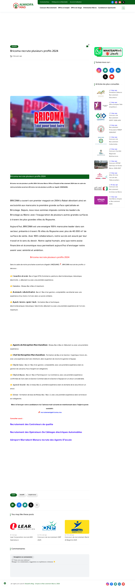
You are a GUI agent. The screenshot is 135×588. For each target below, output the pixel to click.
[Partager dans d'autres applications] (36, 504)
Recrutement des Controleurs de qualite (31, 424)
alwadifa (14, 46)
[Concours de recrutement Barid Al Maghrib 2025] (77, 527)
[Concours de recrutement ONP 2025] (50, 527)
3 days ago (114, 90)
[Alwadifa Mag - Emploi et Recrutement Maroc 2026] (23, 6)
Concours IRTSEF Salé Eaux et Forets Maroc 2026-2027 (115, 166)
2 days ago (114, 161)
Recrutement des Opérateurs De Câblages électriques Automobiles (46, 432)
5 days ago (114, 113)
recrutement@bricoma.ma (51, 412)
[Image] (101, 94)
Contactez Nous (44, 2)
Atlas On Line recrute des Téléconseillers (114, 177)
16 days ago (114, 185)
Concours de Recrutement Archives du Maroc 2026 (115, 190)
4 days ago (114, 137)
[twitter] (123, 2)
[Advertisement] (67, 30)
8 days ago (114, 125)
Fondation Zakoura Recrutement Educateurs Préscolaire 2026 (115, 95)
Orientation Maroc (90, 8)
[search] (123, 8)
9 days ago (114, 149)
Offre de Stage (76, 8)
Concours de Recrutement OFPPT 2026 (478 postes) (115, 118)
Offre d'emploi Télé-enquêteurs (116, 106)
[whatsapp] (105, 70)
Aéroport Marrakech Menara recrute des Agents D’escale (41, 440)
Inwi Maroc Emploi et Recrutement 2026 (115, 201)
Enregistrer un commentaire (23, 557)
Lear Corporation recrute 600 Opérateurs (21, 538)
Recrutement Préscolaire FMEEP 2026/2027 (115, 130)
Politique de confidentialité (60, 2)
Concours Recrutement (48, 8)
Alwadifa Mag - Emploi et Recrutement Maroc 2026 (42, 584)
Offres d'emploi (63, 8)
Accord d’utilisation (76, 2)
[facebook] (112, 2)
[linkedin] (118, 70)
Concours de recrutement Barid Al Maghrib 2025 (77, 538)
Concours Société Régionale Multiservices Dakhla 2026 (115, 154)
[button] (19, 504)
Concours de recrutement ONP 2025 (49, 538)
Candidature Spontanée (107, 8)
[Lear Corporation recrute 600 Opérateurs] (22, 527)
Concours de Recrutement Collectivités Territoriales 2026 (115, 142)
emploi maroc (32, 495)
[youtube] (119, 2)
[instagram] (116, 2)
